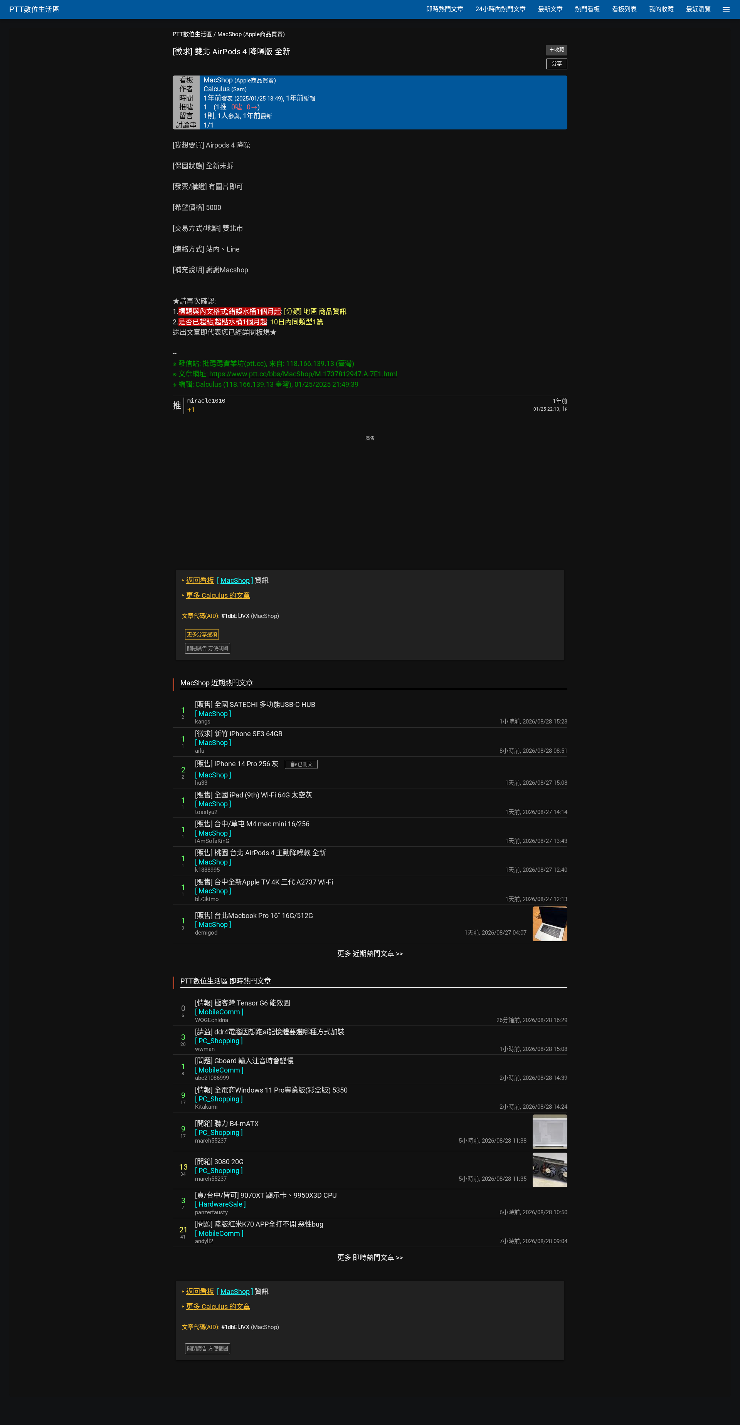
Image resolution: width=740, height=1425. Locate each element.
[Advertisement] (370, 497)
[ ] (213, 714)
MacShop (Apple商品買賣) (251, 34)
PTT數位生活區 (192, 34)
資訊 (225, 580)
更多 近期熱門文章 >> (370, 954)
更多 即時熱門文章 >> (370, 1258)
